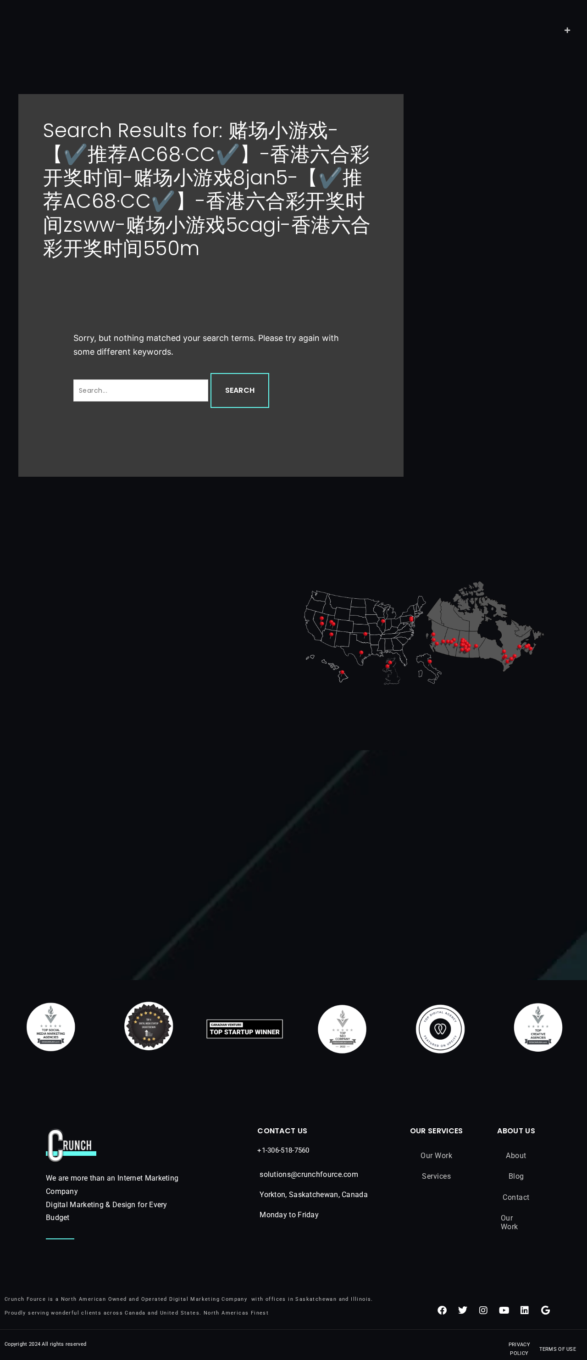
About (516, 1155)
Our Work (436, 1155)
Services (436, 1176)
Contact (516, 1197)
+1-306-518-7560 (283, 1150)
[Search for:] (141, 390)
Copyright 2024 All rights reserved (45, 1344)
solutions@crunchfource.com (309, 1174)
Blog (516, 1176)
